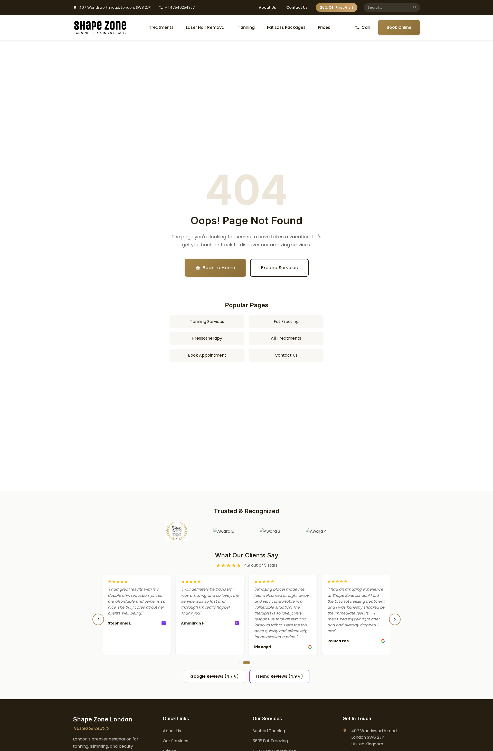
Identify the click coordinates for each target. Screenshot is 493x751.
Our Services (175, 741)
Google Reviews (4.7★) (214, 676)
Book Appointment (207, 355)
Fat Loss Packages (286, 27)
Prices (324, 27)
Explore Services (279, 267)
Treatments (161, 27)
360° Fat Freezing (270, 741)
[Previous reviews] (98, 619)
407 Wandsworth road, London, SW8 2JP (115, 7)
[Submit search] (415, 7)
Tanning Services (207, 321)
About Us (267, 7)
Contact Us (297, 7)
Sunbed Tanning (269, 731)
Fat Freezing (286, 321)
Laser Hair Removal (205, 27)
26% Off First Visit (336, 7)
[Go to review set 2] (246, 662)
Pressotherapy (207, 338)
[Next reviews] (395, 619)
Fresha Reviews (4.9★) (279, 676)
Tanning (246, 27)
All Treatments (286, 338)
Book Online (399, 27)
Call (366, 27)
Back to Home (219, 267)
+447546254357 (180, 7)
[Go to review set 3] (253, 662)
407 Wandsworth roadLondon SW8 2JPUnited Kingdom (374, 737)
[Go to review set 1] (239, 662)
